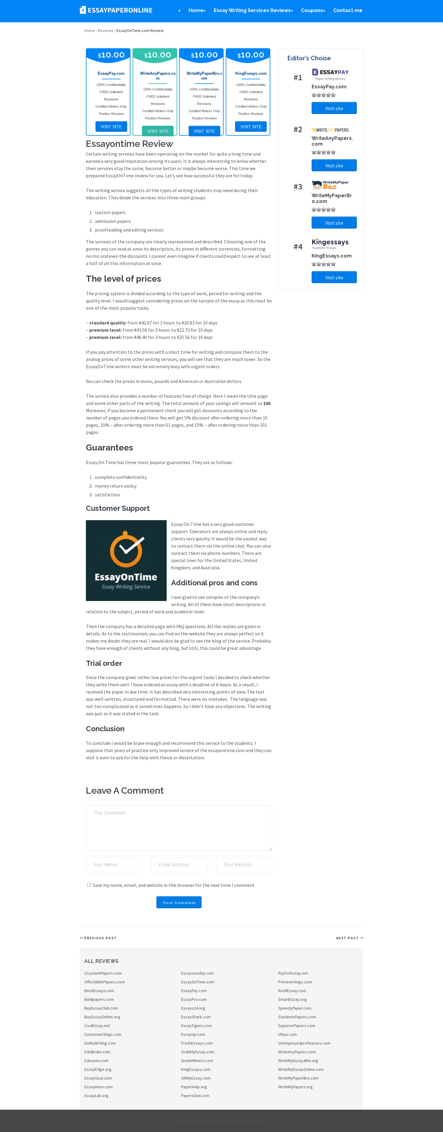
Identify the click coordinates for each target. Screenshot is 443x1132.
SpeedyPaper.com (294, 1008)
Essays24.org (193, 1008)
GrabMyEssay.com (197, 1052)
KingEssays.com (195, 1069)
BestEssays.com (99, 990)
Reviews (105, 30)
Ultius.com (287, 1034)
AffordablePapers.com (104, 982)
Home (196, 10)
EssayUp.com (193, 1034)
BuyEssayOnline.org (102, 1017)
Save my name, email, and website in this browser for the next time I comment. (174, 885)
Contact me (348, 10)
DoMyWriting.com (100, 1043)
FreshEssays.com (197, 1043)
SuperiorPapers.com (296, 1025)
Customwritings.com (102, 1034)
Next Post (347, 938)
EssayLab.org (96, 1095)
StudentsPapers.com (297, 1017)
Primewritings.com (295, 982)
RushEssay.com (292, 990)
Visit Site (111, 126)
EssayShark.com (196, 1017)
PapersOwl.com (195, 1095)
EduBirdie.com (97, 1052)
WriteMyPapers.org (295, 1086)
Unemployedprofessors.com (304, 1043)
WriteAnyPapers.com (297, 1052)
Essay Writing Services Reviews (252, 10)
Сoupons (312, 10)
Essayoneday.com (197, 973)
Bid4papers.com (99, 999)
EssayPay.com (194, 990)
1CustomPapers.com (103, 973)
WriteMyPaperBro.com (298, 1078)
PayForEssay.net (293, 973)
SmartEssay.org (292, 999)
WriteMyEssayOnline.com (301, 1069)
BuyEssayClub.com (101, 1008)
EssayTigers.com (196, 1025)
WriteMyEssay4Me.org (298, 1060)
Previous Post (100, 938)
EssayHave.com (98, 1086)
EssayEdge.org (98, 1069)
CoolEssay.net (97, 1025)
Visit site (334, 108)
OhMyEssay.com (196, 1078)
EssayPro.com (194, 999)
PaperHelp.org (194, 1086)
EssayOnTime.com (197, 982)
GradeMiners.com (197, 1060)
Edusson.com (96, 1060)
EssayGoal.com (98, 1078)
